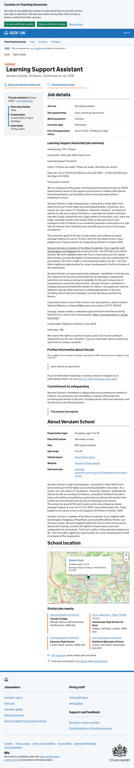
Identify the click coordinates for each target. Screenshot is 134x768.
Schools (43, 41)
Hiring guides (76, 703)
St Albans (82, 661)
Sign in (127, 32)
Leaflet (97, 603)
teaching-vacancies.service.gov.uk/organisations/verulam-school (101, 472)
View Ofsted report (85, 457)
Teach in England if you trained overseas (25, 720)
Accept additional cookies (20, 24)
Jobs (32, 41)
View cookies (76, 24)
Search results (19, 54)
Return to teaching (14, 715)
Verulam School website (87, 463)
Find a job (9, 703)
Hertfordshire (100, 661)
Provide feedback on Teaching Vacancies (90, 728)
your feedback (37, 48)
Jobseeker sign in (13, 697)
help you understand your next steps (97, 378)
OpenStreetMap (114, 603)
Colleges (56, 41)
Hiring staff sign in (78, 697)
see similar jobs (24, 100)
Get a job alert (58, 655)
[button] (88, 578)
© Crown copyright (119, 759)
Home (7, 54)
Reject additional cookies (52, 24)
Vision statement (13, 747)
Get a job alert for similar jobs (24, 84)
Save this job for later (63, 84)
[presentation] (88, 577)
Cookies (8, 743)
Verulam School (76, 560)
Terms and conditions (44, 743)
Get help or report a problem (84, 722)
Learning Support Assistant (64, 614)
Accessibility (64, 743)
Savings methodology (85, 743)
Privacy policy (22, 743)
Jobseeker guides (13, 709)
